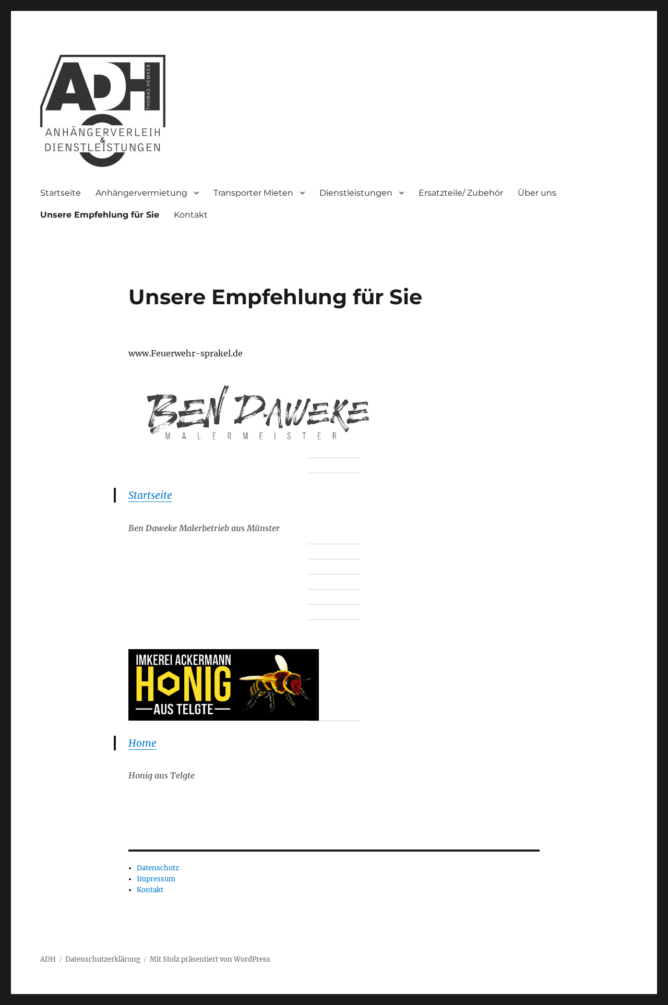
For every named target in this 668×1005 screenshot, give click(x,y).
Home (142, 743)
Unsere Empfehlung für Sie (99, 215)
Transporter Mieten (253, 193)
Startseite (60, 193)
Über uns (537, 193)
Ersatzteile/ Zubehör (461, 193)
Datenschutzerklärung (102, 959)
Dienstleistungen (355, 193)
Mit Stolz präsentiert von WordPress (210, 959)
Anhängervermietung (141, 193)
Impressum (156, 879)
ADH (48, 959)
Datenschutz (158, 868)
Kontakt (191, 215)
